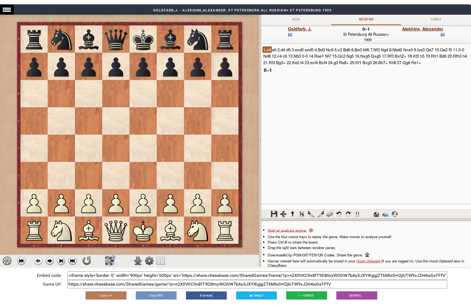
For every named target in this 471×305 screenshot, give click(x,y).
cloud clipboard (368, 260)
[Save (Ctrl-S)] (274, 214)
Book (296, 19)
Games (436, 19)
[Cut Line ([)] (311, 214)
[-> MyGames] (385, 214)
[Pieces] (149, 260)
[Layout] (160, 260)
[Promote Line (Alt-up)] (292, 214)
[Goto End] (61, 260)
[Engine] (7, 260)
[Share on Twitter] (256, 295)
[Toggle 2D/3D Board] (109, 260)
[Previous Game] (21, 260)
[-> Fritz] (394, 214)
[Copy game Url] (106, 295)
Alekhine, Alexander (422, 29)
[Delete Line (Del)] (302, 214)
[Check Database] (376, 214)
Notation (366, 19)
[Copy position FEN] (156, 295)
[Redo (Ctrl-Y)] (348, 214)
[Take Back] (38, 260)
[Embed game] (306, 295)
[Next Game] (72, 260)
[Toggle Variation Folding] (283, 214)
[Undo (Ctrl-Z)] (339, 214)
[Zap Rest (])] (320, 214)
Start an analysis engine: (287, 230)
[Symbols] (357, 214)
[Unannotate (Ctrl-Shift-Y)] (330, 214)
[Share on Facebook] (206, 295)
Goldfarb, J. (300, 29)
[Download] (138, 260)
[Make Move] (49, 260)
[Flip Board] (86, 260)
